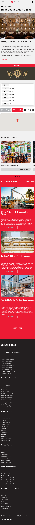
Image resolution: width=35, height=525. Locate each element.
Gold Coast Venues (8, 467)
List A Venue (4, 499)
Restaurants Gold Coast (7, 476)
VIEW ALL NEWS (30, 181)
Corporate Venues (6, 399)
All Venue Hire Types (6, 405)
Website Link (8, 110)
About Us (3, 495)
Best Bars (3, 420)
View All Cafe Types (6, 462)
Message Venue (31, 110)
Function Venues (5, 385)
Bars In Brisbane (5, 419)
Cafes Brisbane (7, 445)
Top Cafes (3, 452)
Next (32, 26)
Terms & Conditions (6, 507)
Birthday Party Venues (7, 393)
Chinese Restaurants (8, 369)
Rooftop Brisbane (5, 422)
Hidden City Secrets (10, 488)
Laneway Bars (5, 424)
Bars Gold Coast (5, 474)
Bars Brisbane (6, 411)
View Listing (24, 169)
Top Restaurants (6, 363)
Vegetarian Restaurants (8, 371)
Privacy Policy (4, 508)
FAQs (2, 501)
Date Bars (3, 428)
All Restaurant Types (7, 373)
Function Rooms (5, 387)
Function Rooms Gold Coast (8, 480)
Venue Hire (4, 389)
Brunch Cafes (4, 454)
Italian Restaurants (7, 367)
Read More (4, 59)
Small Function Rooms (7, 397)
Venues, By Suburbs (6, 407)
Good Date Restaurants (8, 365)
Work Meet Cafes (5, 460)
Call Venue (21, 110)
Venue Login (4, 503)
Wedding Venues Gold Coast (8, 484)
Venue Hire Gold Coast (7, 482)
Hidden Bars (4, 426)
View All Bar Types (6, 438)
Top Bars (3, 436)
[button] (17, 120)
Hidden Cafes (4, 458)
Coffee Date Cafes (6, 456)
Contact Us (4, 497)
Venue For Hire (5, 391)
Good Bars (4, 432)
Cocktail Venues (5, 401)
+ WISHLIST (17, 65)
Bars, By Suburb (5, 440)
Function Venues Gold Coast (8, 478)
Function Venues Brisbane (11, 378)
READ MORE (9, 227)
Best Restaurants (7, 361)
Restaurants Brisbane (11, 352)
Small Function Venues (7, 395)
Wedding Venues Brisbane (8, 403)
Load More (17, 328)
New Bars (3, 430)
